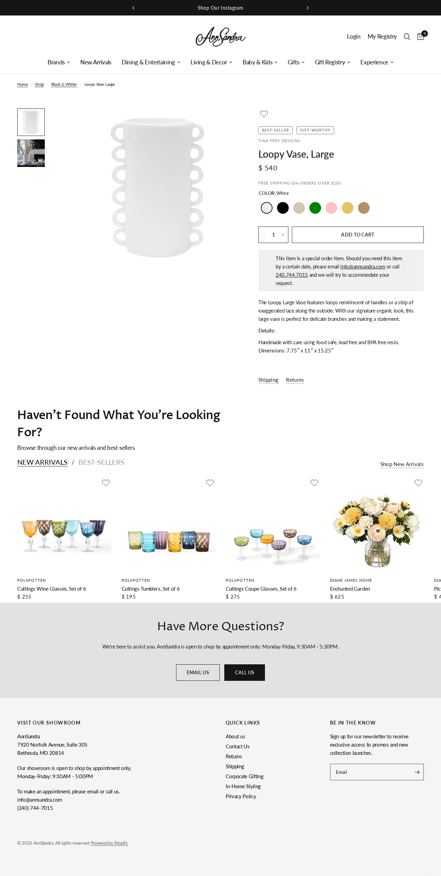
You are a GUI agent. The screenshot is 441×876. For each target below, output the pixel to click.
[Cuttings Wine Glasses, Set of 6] (64, 524)
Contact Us (238, 746)
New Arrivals (95, 62)
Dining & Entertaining (148, 62)
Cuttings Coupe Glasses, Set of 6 (261, 588)
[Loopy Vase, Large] (266, 208)
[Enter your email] (417, 772)
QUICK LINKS (243, 722)
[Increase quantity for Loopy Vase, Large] (283, 235)
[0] (419, 36)
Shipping (235, 766)
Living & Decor (209, 62)
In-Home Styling (243, 786)
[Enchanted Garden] (377, 524)
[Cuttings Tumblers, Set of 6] (169, 524)
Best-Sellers (101, 462)
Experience (374, 62)
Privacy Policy (241, 796)
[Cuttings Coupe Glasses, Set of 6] (273, 524)
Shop (39, 84)
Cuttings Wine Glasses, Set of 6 (51, 588)
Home (22, 84)
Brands (56, 62)
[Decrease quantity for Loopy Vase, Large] (264, 235)
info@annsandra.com (362, 266)
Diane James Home (351, 580)
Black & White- (64, 84)
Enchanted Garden (350, 588)
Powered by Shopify (109, 843)
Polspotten (31, 580)
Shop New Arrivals (402, 464)
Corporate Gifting (244, 776)
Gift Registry (330, 62)
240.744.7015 (292, 275)
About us (235, 736)
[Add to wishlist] (263, 113)
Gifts (293, 62)
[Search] (407, 36)
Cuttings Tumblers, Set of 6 (151, 588)
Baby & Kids (257, 62)
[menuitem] (58, 62)
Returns (234, 756)
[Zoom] (223, 122)
